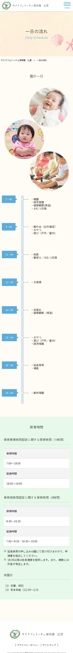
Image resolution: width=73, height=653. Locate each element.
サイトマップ (49, 644)
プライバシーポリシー (28, 644)
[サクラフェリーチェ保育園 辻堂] (25, 5)
